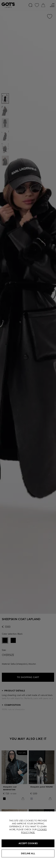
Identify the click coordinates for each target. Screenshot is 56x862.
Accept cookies (28, 843)
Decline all (28, 853)
